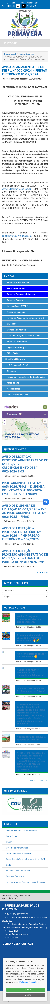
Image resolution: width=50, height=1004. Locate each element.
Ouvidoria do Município (17, 330)
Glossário (10, 3)
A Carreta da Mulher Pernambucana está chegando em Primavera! (30, 672)
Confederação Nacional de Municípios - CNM (25, 859)
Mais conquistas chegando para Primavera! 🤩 (31, 655)
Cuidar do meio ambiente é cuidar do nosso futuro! (31, 690)
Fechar (27, 995)
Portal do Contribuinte (17, 341)
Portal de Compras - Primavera (21, 294)
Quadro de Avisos (26, 54)
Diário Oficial (12, 353)
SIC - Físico (12, 324)
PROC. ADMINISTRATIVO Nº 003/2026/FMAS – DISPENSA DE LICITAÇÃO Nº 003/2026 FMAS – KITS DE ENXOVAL (23, 488)
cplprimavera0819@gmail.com (16, 236)
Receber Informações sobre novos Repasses (25, 882)
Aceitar (27, 989)
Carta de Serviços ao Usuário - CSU (23, 335)
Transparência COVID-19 (18, 306)
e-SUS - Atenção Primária (18, 365)
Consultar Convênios (15, 876)
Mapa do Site (32, 3)
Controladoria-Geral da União (18, 853)
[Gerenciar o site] (46, 896)
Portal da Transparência (18, 282)
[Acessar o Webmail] (43, 896)
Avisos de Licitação (16, 312)
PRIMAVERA (10, 42)
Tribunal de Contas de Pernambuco (21, 831)
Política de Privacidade (29, 982)
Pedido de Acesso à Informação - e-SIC (25, 318)
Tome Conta (11, 836)
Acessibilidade (13, 389)
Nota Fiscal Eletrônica (15, 359)
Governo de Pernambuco (17, 848)
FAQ (22, 3)
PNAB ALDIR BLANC (16, 288)
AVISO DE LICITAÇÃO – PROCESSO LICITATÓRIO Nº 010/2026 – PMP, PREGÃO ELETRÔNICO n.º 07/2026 (21, 533)
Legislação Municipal (16, 347)
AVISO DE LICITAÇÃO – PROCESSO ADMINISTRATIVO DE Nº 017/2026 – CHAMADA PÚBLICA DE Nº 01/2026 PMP (25, 556)
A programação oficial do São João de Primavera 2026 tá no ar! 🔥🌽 (30, 637)
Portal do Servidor (15, 300)
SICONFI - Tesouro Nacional (18, 871)
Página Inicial (10, 54)
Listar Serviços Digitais (17, 394)
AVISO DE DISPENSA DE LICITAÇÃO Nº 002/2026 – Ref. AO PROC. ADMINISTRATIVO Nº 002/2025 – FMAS (24, 511)
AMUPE (9, 842)
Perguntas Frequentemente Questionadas (26, 377)
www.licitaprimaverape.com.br (16, 189)
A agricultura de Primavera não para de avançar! (31, 738)
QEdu (8, 865)
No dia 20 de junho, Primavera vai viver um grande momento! (29, 619)
